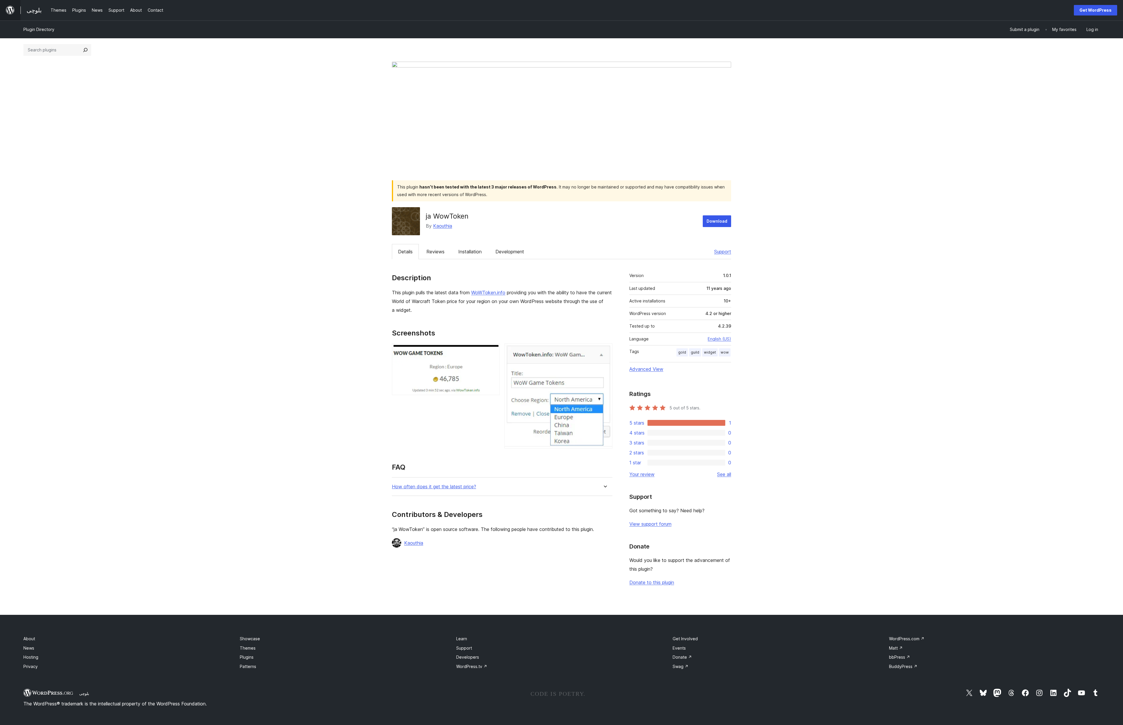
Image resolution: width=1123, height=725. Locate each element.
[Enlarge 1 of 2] (492, 351)
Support (722, 252)
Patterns (248, 666)
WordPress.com (906, 638)
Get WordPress (1095, 10)
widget (710, 352)
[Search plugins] (85, 50)
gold (682, 352)
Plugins (247, 657)
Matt (896, 648)
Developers (467, 657)
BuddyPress (903, 666)
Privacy (30, 666)
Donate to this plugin (651, 582)
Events (679, 648)
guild (695, 352)
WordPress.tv (471, 666)
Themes (248, 648)
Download (717, 221)
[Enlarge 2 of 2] (604, 351)
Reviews (435, 252)
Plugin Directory (38, 29)
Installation (470, 252)
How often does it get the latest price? (434, 486)
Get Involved (685, 638)
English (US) (719, 338)
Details (405, 252)
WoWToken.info (488, 292)
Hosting (30, 657)
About (29, 638)
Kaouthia (442, 226)
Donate (682, 657)
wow (725, 352)
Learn (461, 638)
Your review (641, 474)
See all (724, 474)
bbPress (899, 657)
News (28, 648)
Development (509, 252)
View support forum (650, 524)
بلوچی (84, 693)
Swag (680, 666)
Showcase (250, 638)
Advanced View (646, 369)
